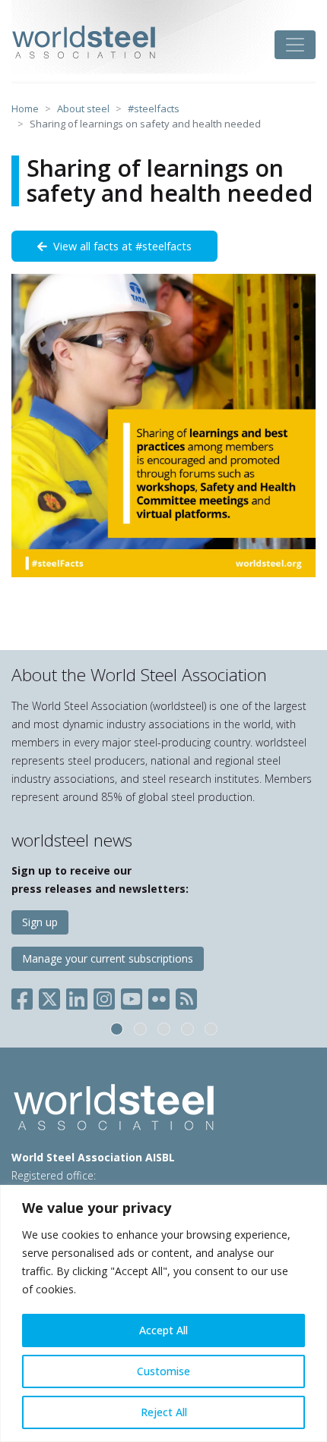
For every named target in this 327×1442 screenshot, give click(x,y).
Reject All (164, 1412)
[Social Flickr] (159, 996)
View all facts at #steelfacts (119, 246)
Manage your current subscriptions (107, 958)
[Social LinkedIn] (76, 996)
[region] (163, 1313)
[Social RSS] (186, 996)
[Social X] (49, 996)
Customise (163, 1371)
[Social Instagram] (104, 996)
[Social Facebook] (25, 996)
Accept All (163, 1330)
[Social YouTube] (131, 996)
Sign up (40, 922)
